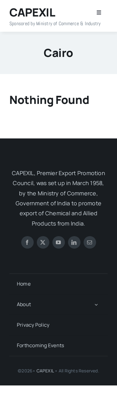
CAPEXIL (45, 371)
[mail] (90, 242)
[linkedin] (74, 242)
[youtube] (58, 242)
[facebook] (27, 242)
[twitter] (43, 242)
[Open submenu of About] (96, 304)
